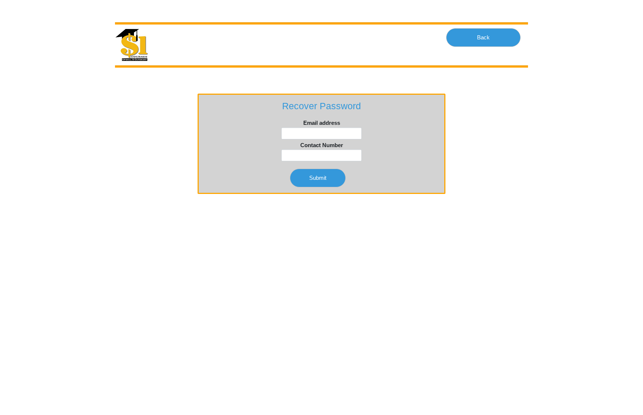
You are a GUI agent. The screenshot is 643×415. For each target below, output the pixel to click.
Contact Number (321, 145)
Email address (321, 123)
